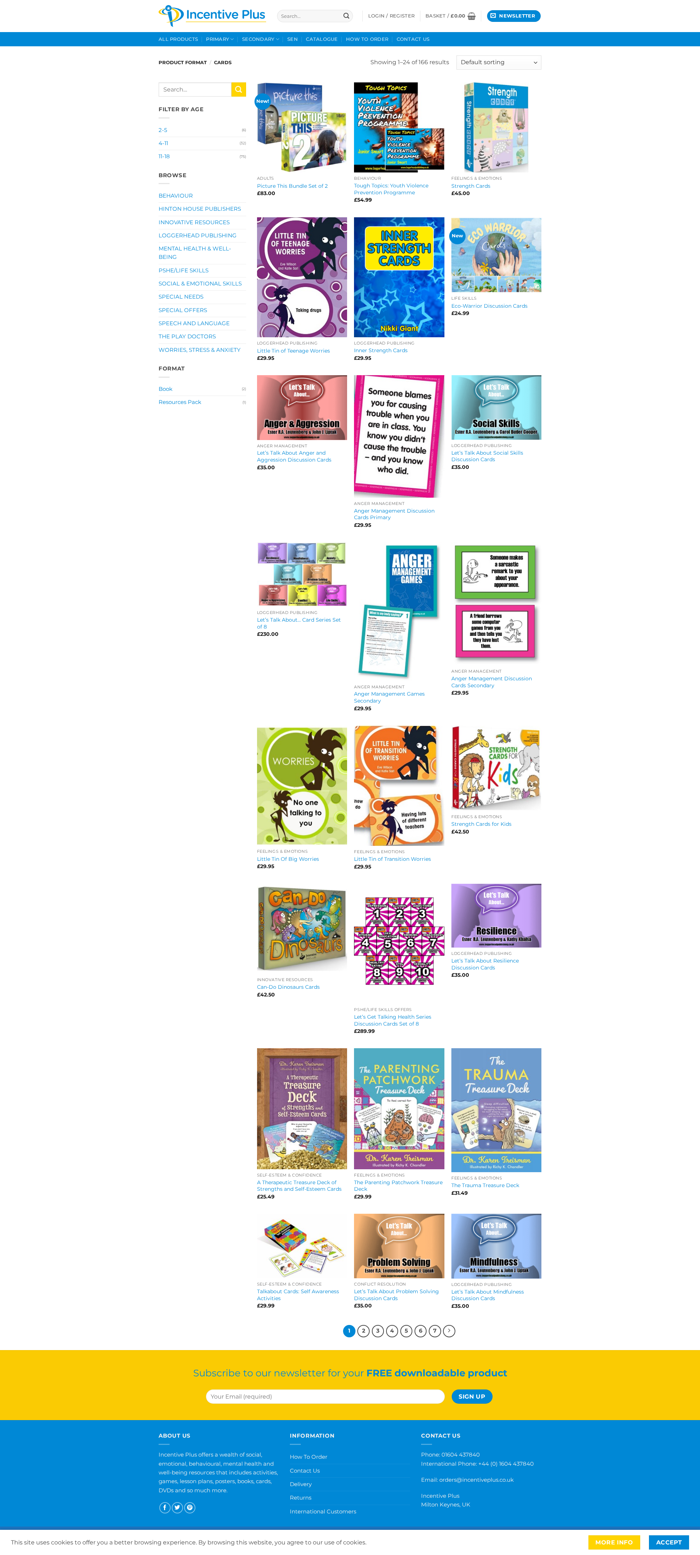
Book (165, 389)
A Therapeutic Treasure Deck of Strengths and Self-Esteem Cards (299, 1186)
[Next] (449, 1331)
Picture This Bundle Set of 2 (292, 186)
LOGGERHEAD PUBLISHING (198, 235)
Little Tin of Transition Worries (392, 859)
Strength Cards (470, 186)
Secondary (258, 39)
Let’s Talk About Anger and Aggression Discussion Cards (294, 456)
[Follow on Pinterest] (189, 1507)
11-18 (164, 156)
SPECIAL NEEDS (181, 296)
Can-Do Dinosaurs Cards (288, 987)
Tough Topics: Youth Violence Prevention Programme (391, 189)
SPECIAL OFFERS (183, 310)
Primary (217, 39)
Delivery (301, 1484)
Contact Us (413, 39)
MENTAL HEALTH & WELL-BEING (195, 252)
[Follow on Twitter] (177, 1507)
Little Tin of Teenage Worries (293, 350)
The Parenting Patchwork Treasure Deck (398, 1186)
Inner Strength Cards (381, 350)
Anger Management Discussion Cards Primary (394, 514)
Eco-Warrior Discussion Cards (489, 306)
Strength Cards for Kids (481, 824)
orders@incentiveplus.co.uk (476, 1479)
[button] (450, 16)
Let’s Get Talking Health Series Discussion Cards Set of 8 (392, 1020)
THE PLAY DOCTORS (187, 336)
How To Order (367, 39)
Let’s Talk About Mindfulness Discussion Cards (487, 1295)
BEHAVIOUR (176, 196)
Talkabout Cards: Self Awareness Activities (298, 1295)
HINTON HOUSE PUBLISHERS (200, 209)
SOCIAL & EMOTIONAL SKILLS (200, 283)
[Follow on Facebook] (165, 1507)
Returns (300, 1497)
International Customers (323, 1511)
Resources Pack (180, 402)
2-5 (163, 130)
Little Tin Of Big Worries (288, 859)
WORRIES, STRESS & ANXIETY (200, 350)
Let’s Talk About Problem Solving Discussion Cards (396, 1295)
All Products (178, 39)
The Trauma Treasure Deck (485, 1185)
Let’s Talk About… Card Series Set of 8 (299, 623)
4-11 (163, 143)
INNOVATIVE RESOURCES (194, 222)
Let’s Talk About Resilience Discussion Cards (485, 964)
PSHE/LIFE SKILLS (184, 270)
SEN (292, 39)
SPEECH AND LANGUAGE (194, 323)
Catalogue (322, 39)
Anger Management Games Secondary (389, 697)
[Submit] (346, 16)
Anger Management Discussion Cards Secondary (491, 682)
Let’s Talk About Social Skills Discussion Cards (487, 456)
